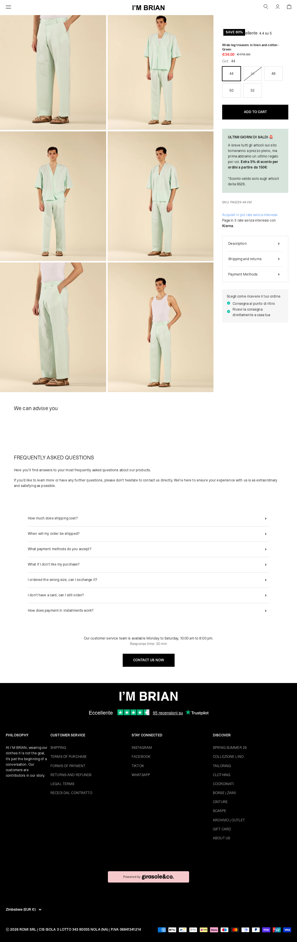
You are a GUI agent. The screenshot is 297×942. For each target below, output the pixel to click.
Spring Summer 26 (230, 747)
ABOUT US (221, 838)
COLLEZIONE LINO (228, 756)
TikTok (138, 766)
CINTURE (220, 802)
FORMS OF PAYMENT (67, 766)
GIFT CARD (222, 829)
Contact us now (148, 660)
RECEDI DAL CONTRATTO (71, 793)
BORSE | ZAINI (224, 793)
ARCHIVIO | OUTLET (229, 820)
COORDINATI (223, 784)
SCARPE (219, 811)
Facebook (141, 756)
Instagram (142, 747)
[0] (289, 7)
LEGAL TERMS (62, 784)
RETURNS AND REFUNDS (71, 775)
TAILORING (222, 766)
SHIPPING (58, 747)
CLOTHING (221, 775)
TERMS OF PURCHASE (68, 756)
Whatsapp (141, 775)
